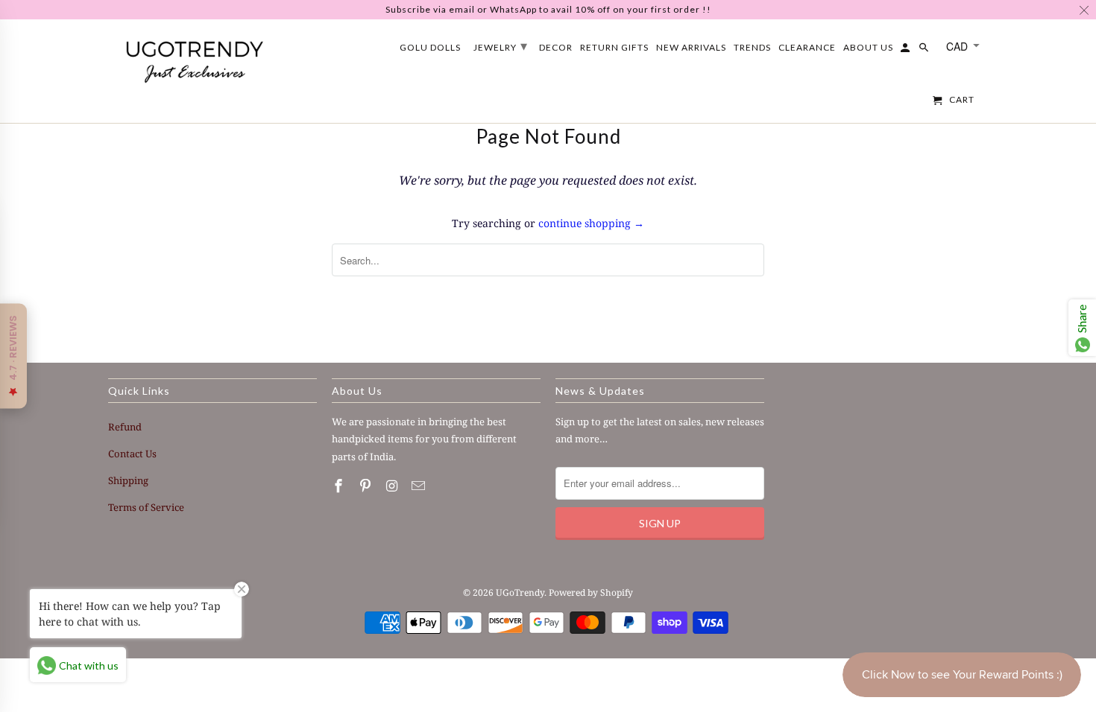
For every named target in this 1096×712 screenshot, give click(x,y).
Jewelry (500, 45)
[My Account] (906, 50)
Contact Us (132, 453)
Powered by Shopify (591, 592)
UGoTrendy (520, 592)
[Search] (924, 50)
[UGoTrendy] (194, 59)
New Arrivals (691, 47)
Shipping (128, 480)
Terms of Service (146, 507)
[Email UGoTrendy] (420, 486)
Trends (752, 47)
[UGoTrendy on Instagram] (393, 486)
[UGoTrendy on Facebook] (340, 486)
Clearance (807, 47)
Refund (125, 426)
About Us (868, 47)
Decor (556, 47)
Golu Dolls (430, 47)
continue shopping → (591, 223)
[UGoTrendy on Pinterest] (367, 486)
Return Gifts (614, 47)
